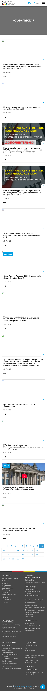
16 (27, 550)
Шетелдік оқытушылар (32, 628)
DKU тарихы (6, 581)
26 (32, 554)
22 (13, 554)
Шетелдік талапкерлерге (10, 663)
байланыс (5, 597)
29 (4, 559)
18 (37, 550)
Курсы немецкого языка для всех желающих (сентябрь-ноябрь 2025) (23, 108)
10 (42, 546)
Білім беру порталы (31, 645)
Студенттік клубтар (31, 660)
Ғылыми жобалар (31, 605)
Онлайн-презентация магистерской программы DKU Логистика (19, 529)
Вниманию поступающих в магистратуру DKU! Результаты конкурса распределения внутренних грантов (22, 66)
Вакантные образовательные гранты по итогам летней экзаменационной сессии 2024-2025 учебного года (21, 319)
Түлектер (5, 602)
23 (18, 554)
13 (13, 550)
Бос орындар (29, 630)
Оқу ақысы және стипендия (11, 668)
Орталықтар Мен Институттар (8, 589)
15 (23, 550)
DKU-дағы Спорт (30, 662)
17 (32, 550)
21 (9, 554)
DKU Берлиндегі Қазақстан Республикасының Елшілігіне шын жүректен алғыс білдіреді (23, 447)
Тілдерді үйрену (30, 650)
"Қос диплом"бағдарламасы (11, 631)
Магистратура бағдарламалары (30, 585)
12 (9, 550)
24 (23, 554)
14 (18, 550)
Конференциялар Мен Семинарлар (32, 613)
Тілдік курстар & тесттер (33, 595)
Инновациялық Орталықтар (34, 610)
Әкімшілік (5, 583)
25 (27, 554)
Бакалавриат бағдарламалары (35, 582)
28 (42, 554)
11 (4, 550)
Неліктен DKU (29, 580)
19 (42, 550)
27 (37, 554)
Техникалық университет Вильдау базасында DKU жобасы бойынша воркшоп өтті (22, 235)
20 (4, 554)
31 (13, 559)
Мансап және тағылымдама (34, 655)
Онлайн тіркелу (7, 661)
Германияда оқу (30, 658)
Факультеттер (6, 586)
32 (18, 559)
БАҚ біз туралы (7, 599)
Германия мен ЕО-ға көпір (11, 625)
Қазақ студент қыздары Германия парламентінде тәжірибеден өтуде (18, 489)
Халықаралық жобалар (9, 636)
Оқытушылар (29, 623)
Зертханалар (29, 616)
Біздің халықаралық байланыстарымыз (8, 628)
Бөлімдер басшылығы (32, 625)
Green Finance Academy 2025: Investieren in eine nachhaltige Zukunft (22, 277)
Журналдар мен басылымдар (35, 607)
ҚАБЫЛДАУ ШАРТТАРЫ (10, 659)
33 (23, 559)
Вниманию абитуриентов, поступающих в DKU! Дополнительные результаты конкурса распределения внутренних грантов (23, 150)
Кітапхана (28, 653)
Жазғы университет (31, 589)
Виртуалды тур (7, 666)
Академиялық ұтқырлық (10, 634)
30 (9, 559)
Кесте (26, 648)
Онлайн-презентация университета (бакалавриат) (19, 405)
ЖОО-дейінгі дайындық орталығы (33, 592)
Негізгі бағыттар (30, 603)
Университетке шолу (9, 595)
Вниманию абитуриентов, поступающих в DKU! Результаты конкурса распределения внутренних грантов (22, 193)
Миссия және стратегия (10, 578)
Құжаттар (5, 592)
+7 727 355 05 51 (31, 670)
